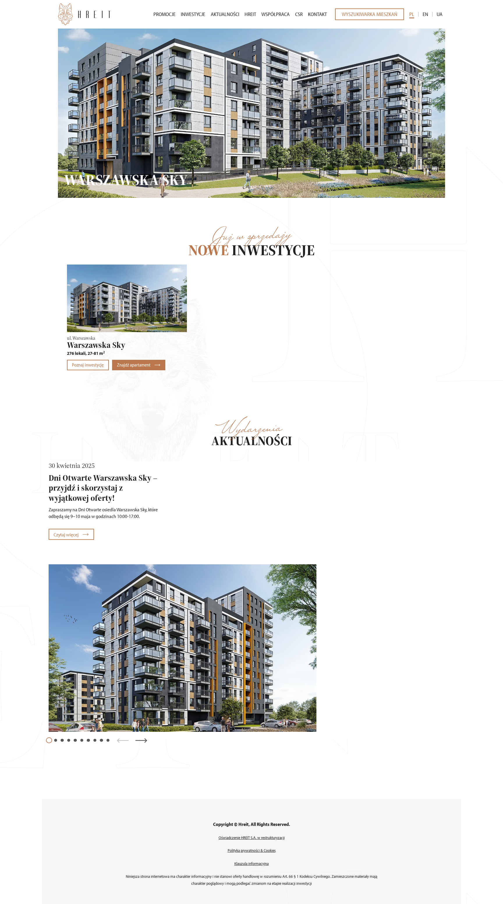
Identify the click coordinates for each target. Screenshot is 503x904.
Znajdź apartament (134, 365)
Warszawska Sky (96, 345)
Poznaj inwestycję (88, 365)
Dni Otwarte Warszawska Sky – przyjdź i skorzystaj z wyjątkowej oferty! (103, 488)
